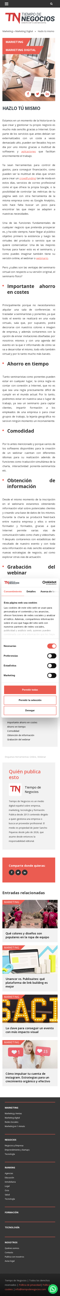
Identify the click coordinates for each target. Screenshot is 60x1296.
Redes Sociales (11, 1122)
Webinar (41, 756)
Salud (7, 1194)
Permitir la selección (30, 700)
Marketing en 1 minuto (15, 1126)
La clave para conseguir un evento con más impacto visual (30, 1030)
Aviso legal (10, 1261)
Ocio (7, 1190)
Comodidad (13, 730)
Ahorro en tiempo (16, 726)
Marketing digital (12, 1117)
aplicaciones (28, 151)
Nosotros (11, 1242)
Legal (7, 1186)
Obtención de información (20, 735)
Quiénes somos (12, 1248)
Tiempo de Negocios (33, 789)
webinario (42, 258)
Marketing (7, 31)
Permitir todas (30, 689)
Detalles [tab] (31, 591)
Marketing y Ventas (13, 1113)
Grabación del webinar (18, 739)
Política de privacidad (30, 1284)
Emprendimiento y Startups (17, 1149)
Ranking (10, 1167)
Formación (11, 1212)
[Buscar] (51, 4)
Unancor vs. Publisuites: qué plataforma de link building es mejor (27, 982)
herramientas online (25, 756)
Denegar (30, 710)
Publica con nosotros (14, 1256)
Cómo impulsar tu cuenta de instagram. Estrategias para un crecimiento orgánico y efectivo (28, 1077)
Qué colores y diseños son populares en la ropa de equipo (27, 935)
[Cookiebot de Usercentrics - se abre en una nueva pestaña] (42, 583)
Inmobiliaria (10, 1182)
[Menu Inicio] (6, 4)
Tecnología (10, 1154)
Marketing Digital (24, 31)
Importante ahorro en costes (22, 722)
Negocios (10, 1139)
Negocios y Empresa (14, 1145)
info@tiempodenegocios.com (30, 1289)
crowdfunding (27, 178)
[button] (53, 1289)
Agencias (9, 1173)
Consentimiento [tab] (13, 591)
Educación (9, 1177)
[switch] (51, 655)
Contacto (9, 1252)
